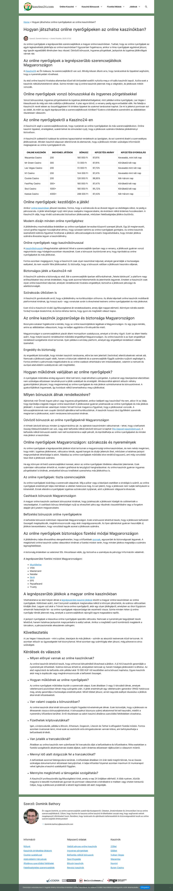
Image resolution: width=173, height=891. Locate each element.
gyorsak (97, 539)
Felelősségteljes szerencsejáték (39, 867)
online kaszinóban (40, 208)
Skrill (32, 577)
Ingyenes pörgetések (77, 850)
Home (26, 22)
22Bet (114, 846)
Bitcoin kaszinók (75, 863)
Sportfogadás (74, 859)
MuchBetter (36, 564)
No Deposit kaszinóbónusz (126, 429)
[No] (170, 887)
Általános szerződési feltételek (39, 863)
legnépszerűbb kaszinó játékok (77, 600)
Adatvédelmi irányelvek (35, 859)
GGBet (114, 850)
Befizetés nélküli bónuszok (80, 855)
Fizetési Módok (114, 7)
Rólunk (27, 846)
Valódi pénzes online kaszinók (82, 846)
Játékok (133, 7)
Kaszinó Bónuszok (90, 7)
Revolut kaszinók (75, 867)
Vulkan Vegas (117, 855)
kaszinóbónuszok (34, 248)
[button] (146, 6)
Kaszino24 (31, 71)
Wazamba (115, 859)
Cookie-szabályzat (33, 855)
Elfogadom (145, 887)
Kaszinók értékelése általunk (38, 850)
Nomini (114, 863)
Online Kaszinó (67, 7)
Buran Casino (117, 867)
